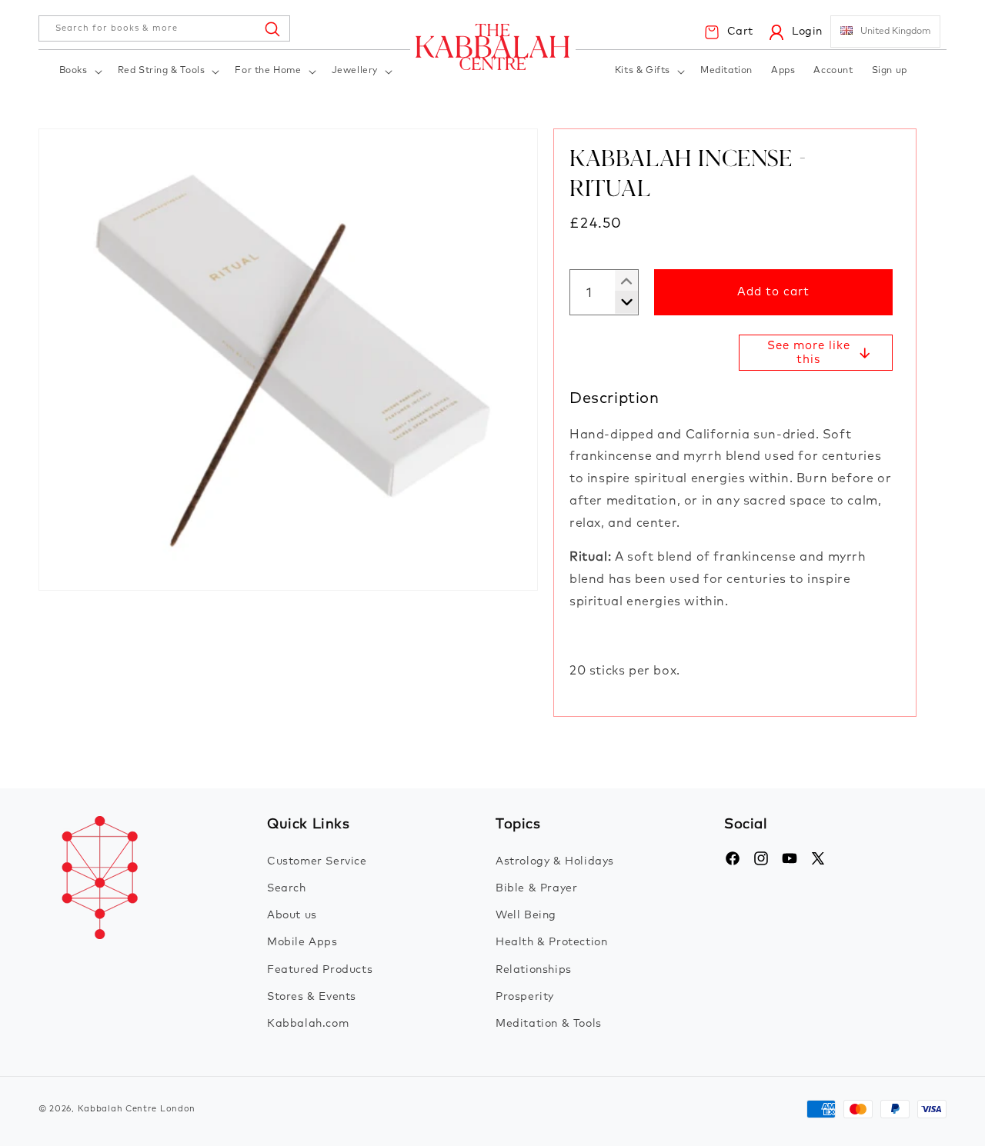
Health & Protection (551, 942)
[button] (79, 71)
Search (286, 888)
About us (292, 915)
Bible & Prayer (536, 888)
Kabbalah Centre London (136, 1108)
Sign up (889, 70)
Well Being (526, 915)
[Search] (272, 28)
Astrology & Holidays (555, 861)
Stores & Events (311, 996)
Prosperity (525, 996)
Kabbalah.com (308, 1023)
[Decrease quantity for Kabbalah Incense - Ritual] (620, 281)
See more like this (808, 352)
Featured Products (319, 969)
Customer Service (317, 861)
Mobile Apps (302, 942)
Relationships (534, 969)
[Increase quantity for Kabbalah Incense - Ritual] (620, 302)
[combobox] (164, 28)
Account (833, 70)
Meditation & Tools (549, 1023)
